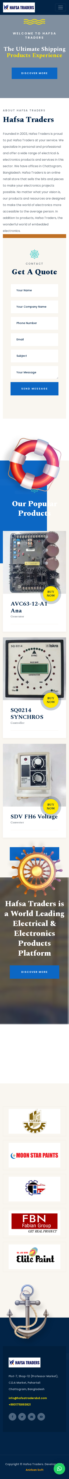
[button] (59, 1468)
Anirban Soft (35, 1470)
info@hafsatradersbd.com (28, 1398)
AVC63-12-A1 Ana (29, 607)
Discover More (34, 88)
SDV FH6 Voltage (34, 816)
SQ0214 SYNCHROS (27, 714)
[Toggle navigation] (60, 7)
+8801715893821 (20, 1404)
